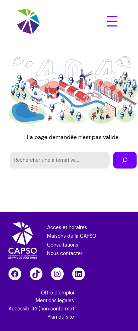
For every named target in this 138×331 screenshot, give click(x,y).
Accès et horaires (67, 227)
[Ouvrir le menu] (112, 21)
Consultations (62, 245)
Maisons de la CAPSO (71, 236)
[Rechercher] (125, 160)
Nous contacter (64, 253)
